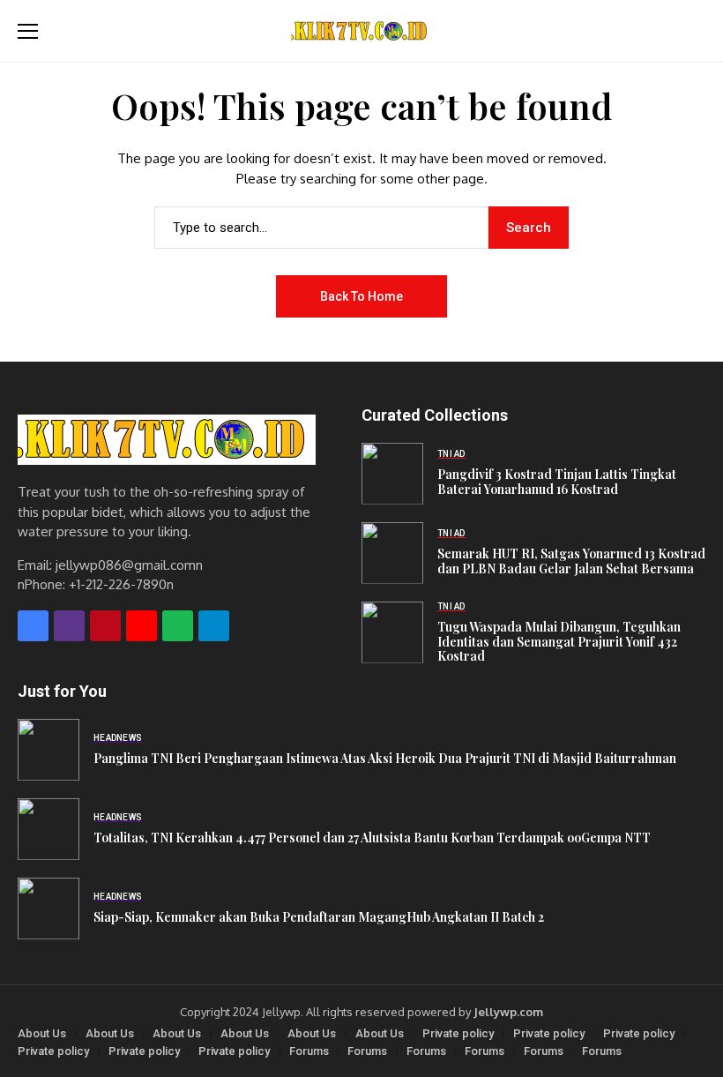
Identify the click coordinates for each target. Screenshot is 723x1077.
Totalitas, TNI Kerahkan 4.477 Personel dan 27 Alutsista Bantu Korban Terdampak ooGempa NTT (372, 837)
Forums (309, 1051)
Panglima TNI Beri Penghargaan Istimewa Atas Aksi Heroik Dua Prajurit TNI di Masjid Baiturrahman (384, 758)
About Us (42, 1033)
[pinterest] (105, 625)
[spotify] (177, 625)
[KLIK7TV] (167, 440)
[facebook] (33, 625)
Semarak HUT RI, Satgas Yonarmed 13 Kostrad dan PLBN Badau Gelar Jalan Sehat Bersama (571, 561)
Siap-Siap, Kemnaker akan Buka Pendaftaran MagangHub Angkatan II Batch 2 (318, 917)
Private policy (458, 1033)
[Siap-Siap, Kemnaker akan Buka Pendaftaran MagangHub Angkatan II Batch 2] (48, 908)
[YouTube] (141, 625)
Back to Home (361, 296)
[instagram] (69, 625)
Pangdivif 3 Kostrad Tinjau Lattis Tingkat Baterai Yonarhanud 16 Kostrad (556, 481)
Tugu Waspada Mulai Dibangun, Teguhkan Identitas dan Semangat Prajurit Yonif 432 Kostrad (559, 641)
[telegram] (213, 625)
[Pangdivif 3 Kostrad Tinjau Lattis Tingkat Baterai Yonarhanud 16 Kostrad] (392, 474)
